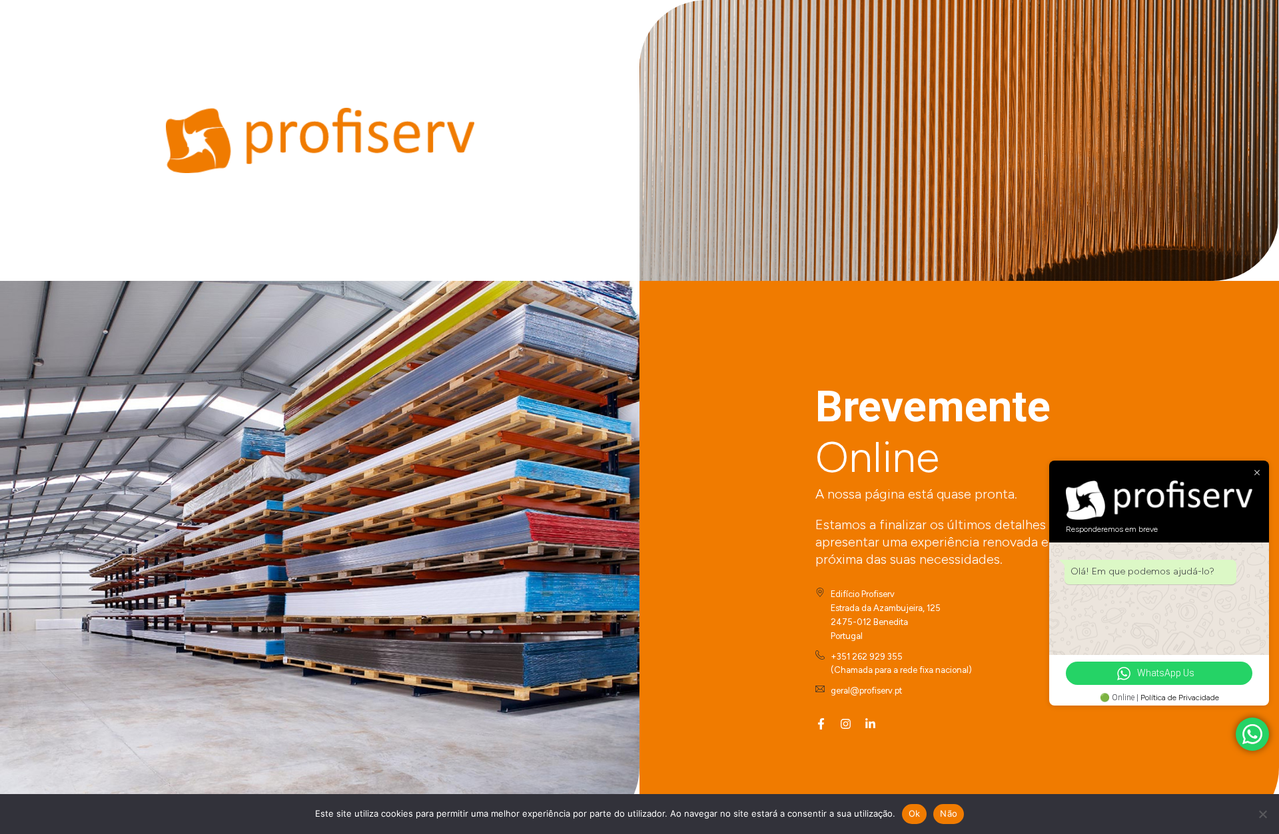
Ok (915, 813)
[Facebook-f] (821, 724)
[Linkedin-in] (870, 724)
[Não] (1262, 814)
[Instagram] (845, 724)
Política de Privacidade (1179, 697)
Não (948, 813)
